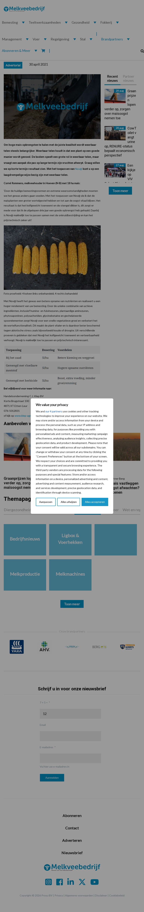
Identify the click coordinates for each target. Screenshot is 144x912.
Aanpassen (45, 501)
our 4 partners (53, 411)
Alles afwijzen (69, 501)
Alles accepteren (95, 501)
